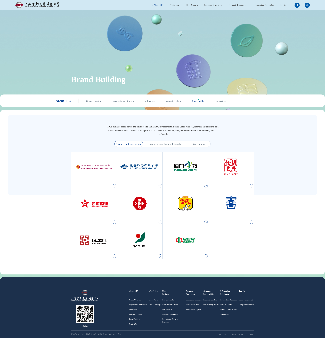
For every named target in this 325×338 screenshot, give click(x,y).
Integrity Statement (237, 334)
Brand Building (198, 101)
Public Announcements (228, 309)
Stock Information (192, 305)
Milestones (149, 101)
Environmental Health (170, 305)
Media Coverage (154, 305)
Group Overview (94, 101)
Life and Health (168, 300)
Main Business (192, 5)
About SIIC (158, 5)
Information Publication (264, 5)
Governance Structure (193, 300)
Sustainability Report (210, 305)
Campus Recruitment (246, 305)
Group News (153, 300)
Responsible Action (210, 300)
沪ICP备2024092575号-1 (113, 334)
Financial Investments (170, 314)
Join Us (283, 5)
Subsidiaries (224, 314)
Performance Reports (193, 309)
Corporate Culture (173, 101)
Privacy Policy (222, 334)
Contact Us (221, 101)
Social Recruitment (246, 300)
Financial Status (226, 305)
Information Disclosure (228, 300)
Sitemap (251, 334)
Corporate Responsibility (239, 5)
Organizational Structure (123, 101)
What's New (175, 5)
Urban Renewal (167, 309)
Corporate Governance (213, 5)
